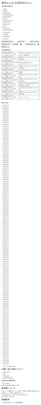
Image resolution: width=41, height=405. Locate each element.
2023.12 (6, 172)
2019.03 (6, 280)
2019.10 (6, 267)
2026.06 (6, 114)
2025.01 (6, 147)
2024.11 (6, 151)
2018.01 (6, 307)
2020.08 (6, 248)
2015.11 (6, 356)
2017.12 (6, 308)
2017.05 (6, 322)
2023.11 (6, 173)
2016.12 (6, 331)
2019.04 (6, 278)
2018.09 (6, 291)
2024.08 (6, 156)
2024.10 (6, 153)
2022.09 (6, 200)
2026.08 (6, 111)
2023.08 (6, 179)
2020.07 (6, 250)
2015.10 (6, 358)
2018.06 (6, 297)
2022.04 (6, 210)
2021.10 (6, 221)
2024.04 (6, 164)
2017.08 (6, 316)
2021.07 (6, 227)
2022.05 (6, 208)
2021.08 (6, 225)
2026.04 (6, 118)
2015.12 (6, 354)
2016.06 (6, 343)
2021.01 (6, 238)
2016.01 (6, 352)
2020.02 (6, 259)
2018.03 (6, 303)
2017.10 (6, 312)
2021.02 (6, 236)
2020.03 (6, 257)
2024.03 (6, 166)
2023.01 (6, 192)
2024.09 (6, 154)
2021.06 (6, 229)
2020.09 (6, 246)
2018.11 (6, 288)
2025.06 (6, 137)
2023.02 (6, 191)
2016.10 (6, 335)
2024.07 (6, 158)
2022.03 (6, 211)
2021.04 (6, 232)
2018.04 (6, 301)
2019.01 (6, 284)
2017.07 (6, 318)
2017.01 (6, 329)
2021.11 (6, 219)
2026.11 (6, 105)
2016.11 (6, 333)
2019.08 (6, 270)
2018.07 (6, 295)
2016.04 (6, 347)
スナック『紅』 (24, 97)
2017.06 (6, 320)
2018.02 (6, 305)
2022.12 (6, 194)
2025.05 (6, 139)
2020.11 (6, 242)
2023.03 (6, 189)
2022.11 (6, 196)
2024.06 (6, 160)
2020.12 (6, 240)
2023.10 (6, 175)
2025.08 (6, 134)
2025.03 (6, 143)
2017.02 (6, 328)
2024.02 (6, 168)
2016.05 (6, 345)
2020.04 (6, 255)
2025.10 (6, 130)
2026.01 (6, 124)
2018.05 (6, 299)
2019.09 (6, 269)
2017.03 (6, 326)
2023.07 (6, 181)
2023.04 (6, 187)
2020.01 (6, 261)
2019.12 (6, 263)
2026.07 (6, 113)
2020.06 (6, 251)
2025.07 (6, 135)
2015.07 (6, 364)
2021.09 (6, 223)
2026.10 (6, 107)
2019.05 (6, 276)
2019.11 (6, 265)
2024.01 (6, 170)
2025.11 (6, 128)
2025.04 (6, 141)
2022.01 (6, 215)
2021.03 (6, 234)
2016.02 (6, 350)
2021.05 (6, 231)
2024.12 (6, 149)
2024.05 (6, 162)
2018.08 (6, 293)
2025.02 (6, 145)
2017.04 (6, 324)
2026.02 (6, 122)
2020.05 (6, 253)
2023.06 (6, 183)
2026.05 (6, 116)
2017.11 (6, 310)
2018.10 (6, 289)
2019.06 (6, 274)
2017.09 (6, 314)
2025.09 (6, 132)
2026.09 (6, 109)
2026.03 (6, 120)
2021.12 (6, 217)
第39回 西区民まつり (26, 62)
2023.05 (6, 185)
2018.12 (6, 286)
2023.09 (6, 177)
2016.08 (6, 339)
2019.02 (6, 282)
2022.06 (6, 206)
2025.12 (6, 126)
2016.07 (6, 341)
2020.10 (6, 244)
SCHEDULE (30, 44)
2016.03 (6, 348)
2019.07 (6, 272)
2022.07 (6, 204)
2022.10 (6, 198)
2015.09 (6, 360)
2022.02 (6, 213)
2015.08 (6, 362)
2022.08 (6, 202)
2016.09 (6, 337)
